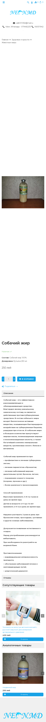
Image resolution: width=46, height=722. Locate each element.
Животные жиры (9, 43)
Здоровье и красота (21, 39)
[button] (3, 616)
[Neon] (23, 12)
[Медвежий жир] (23, 668)
